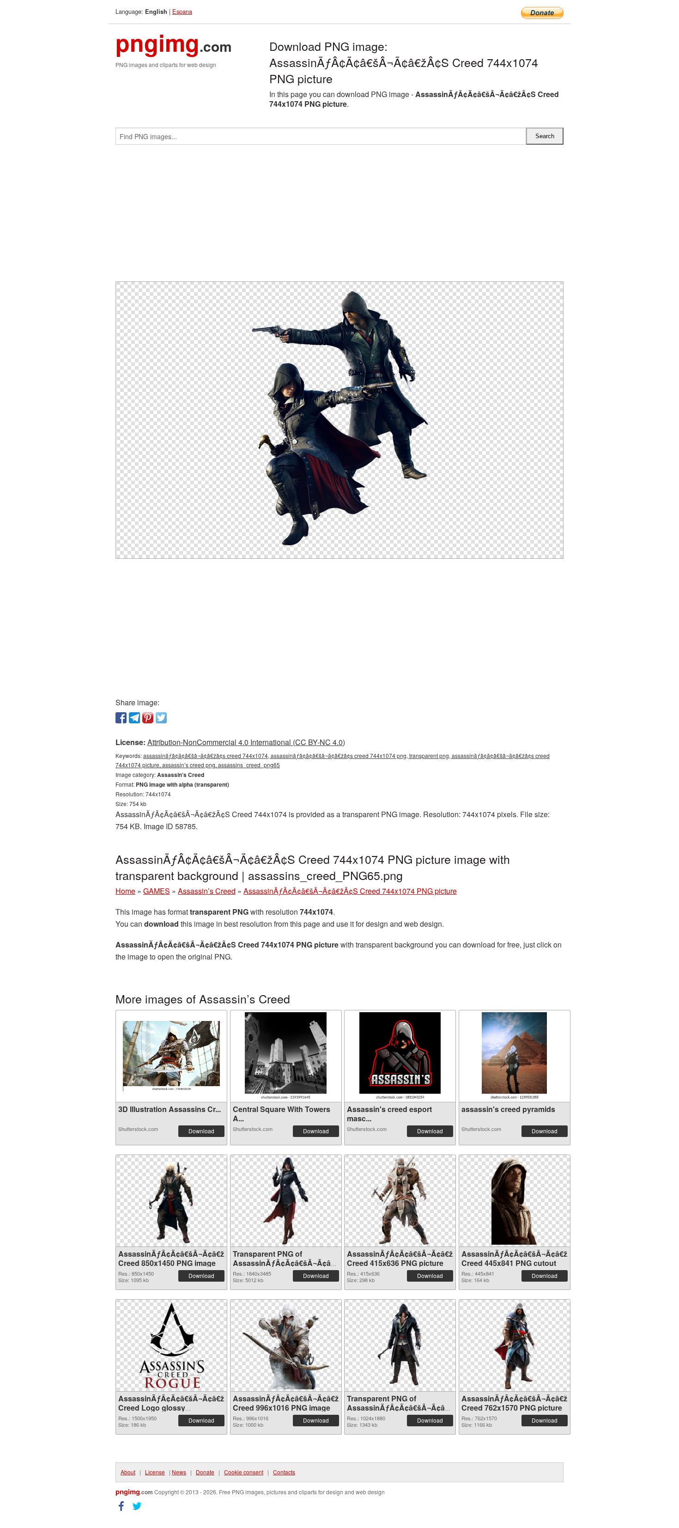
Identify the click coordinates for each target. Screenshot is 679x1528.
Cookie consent (243, 1472)
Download (201, 1131)
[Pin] (147, 717)
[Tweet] (161, 717)
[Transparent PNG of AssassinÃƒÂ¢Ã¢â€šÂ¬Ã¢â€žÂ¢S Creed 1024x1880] (400, 1345)
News (179, 1472)
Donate (205, 1472)
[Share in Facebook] (121, 717)
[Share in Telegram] (134, 717)
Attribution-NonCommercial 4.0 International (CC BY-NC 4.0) (246, 742)
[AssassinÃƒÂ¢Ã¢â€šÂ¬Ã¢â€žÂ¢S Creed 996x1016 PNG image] (285, 1345)
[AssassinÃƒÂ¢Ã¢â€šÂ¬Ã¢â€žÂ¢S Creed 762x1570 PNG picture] (514, 1345)
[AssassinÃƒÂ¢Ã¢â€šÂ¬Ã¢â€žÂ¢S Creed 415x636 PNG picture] (400, 1201)
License (155, 1472)
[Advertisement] (339, 216)
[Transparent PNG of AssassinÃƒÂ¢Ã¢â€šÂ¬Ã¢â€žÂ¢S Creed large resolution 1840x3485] (286, 1201)
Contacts (284, 1472)
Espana (182, 11)
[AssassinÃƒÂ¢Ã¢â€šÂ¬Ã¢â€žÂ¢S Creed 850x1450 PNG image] (171, 1201)
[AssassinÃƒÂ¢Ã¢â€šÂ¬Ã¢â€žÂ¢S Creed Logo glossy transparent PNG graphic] (171, 1345)
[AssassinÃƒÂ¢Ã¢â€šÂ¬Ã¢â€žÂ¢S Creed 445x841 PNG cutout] (514, 1201)
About (128, 1472)
